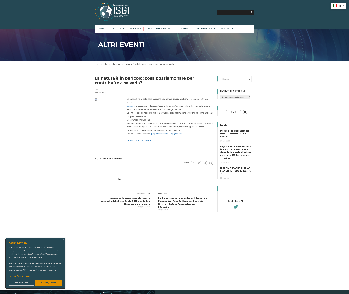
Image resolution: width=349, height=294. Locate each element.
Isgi (119, 179)
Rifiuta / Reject (21, 282)
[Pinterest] (211, 163)
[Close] (63, 239)
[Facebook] (193, 163)
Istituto (117, 28)
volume (118, 158)
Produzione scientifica (160, 28)
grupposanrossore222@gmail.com (167, 133)
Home (102, 28)
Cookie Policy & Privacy (20, 276)
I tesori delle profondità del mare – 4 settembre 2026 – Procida (234, 134)
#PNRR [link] (136, 140)
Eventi (184, 28)
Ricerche (134, 28)
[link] (146, 140)
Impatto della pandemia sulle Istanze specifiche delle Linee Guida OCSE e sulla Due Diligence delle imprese (125, 201)
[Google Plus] (199, 163)
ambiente (103, 158)
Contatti (226, 28)
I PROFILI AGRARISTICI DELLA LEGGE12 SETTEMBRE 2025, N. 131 (235, 171)
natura (112, 158)
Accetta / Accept (48, 282)
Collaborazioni (204, 28)
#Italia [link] (130, 140)
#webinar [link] (131, 106)
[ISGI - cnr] (112, 12)
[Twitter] (205, 163)
